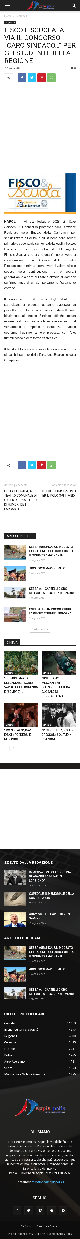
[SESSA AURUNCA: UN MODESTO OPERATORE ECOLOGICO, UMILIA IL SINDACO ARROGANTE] (15, 552)
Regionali (21, 16)
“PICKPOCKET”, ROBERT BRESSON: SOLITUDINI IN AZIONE (58, 735)
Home (8, 16)
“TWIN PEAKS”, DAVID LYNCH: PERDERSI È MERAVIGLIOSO (18, 735)
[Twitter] (28, 1210)
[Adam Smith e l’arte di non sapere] (15, 919)
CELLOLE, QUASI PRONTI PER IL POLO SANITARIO (58, 493)
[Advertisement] (40, 127)
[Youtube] (63, 1210)
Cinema (9, 672)
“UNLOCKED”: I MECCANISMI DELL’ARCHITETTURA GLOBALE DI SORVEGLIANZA (56, 687)
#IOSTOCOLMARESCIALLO (47, 568)
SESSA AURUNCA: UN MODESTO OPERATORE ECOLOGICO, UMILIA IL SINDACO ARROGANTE (51, 551)
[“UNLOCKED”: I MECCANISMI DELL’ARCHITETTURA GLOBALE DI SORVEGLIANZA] (59, 663)
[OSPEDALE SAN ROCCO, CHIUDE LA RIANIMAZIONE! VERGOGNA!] (15, 614)
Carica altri (38, 629)
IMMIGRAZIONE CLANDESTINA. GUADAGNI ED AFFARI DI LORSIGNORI (50, 876)
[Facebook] (17, 1210)
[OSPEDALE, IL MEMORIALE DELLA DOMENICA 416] (15, 899)
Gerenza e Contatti (48, 1226)
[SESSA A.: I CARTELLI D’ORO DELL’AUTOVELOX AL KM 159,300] (15, 593)
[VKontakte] (51, 1210)
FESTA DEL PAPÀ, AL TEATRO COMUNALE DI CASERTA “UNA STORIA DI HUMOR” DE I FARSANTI (21, 500)
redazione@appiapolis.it (48, 1182)
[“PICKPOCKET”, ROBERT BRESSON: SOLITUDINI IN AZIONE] (59, 715)
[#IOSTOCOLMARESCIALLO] (15, 573)
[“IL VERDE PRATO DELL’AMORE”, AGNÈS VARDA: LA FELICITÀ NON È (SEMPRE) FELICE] (21, 663)
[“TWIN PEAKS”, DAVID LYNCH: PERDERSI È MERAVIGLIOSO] (21, 715)
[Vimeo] (40, 1210)
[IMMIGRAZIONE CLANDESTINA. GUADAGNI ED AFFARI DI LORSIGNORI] (15, 877)
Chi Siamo (27, 1226)
